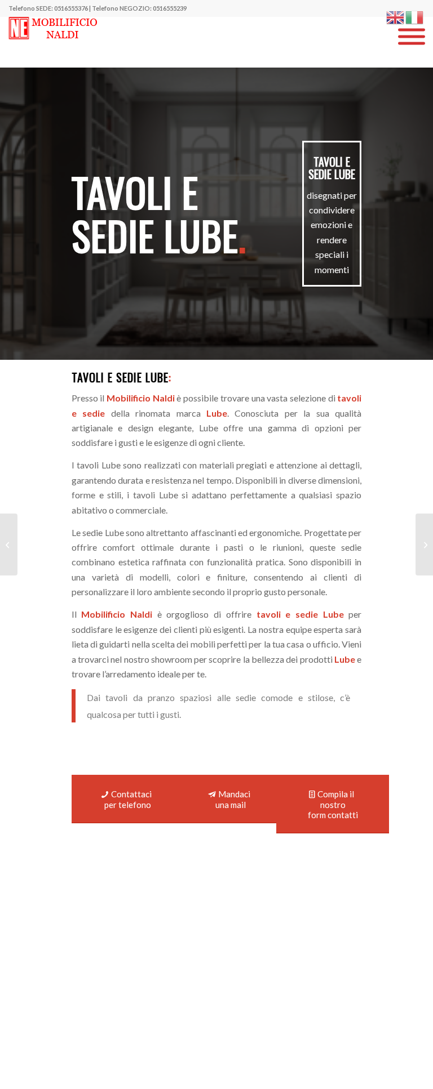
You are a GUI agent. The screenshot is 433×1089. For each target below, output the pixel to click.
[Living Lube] (8, 544)
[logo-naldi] (54, 42)
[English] (395, 16)
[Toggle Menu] (411, 37)
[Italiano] (415, 16)
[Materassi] (424, 544)
